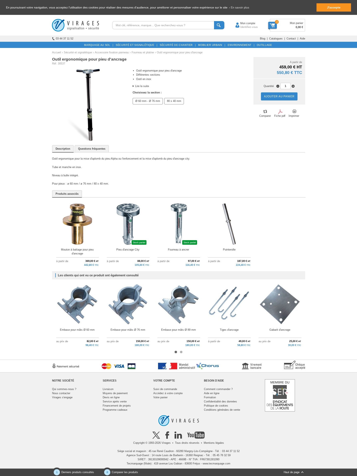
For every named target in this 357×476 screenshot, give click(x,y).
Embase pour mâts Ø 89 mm (178, 329)
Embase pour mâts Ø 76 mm (128, 329)
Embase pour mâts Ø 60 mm (77, 329)
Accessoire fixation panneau (112, 52)
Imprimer (294, 115)
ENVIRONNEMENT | (240, 45)
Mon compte (243, 23)
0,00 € (299, 27)
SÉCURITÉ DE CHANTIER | (177, 45)
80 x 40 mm (174, 101)
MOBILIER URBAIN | (211, 45)
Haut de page (292, 472)
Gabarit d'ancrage (279, 329)
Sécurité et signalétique (78, 52)
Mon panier (296, 23)
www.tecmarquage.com (216, 463)
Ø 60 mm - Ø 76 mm (147, 101)
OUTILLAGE (263, 45)
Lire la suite (142, 86)
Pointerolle (229, 249)
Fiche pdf (279, 115)
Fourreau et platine (143, 52)
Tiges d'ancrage (229, 329)
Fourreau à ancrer (178, 249)
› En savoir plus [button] (239, 7)
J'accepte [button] (333, 7)
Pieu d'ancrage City (127, 249)
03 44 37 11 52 (64, 38)
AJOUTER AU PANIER (279, 96)
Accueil (56, 52)
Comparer (265, 115)
